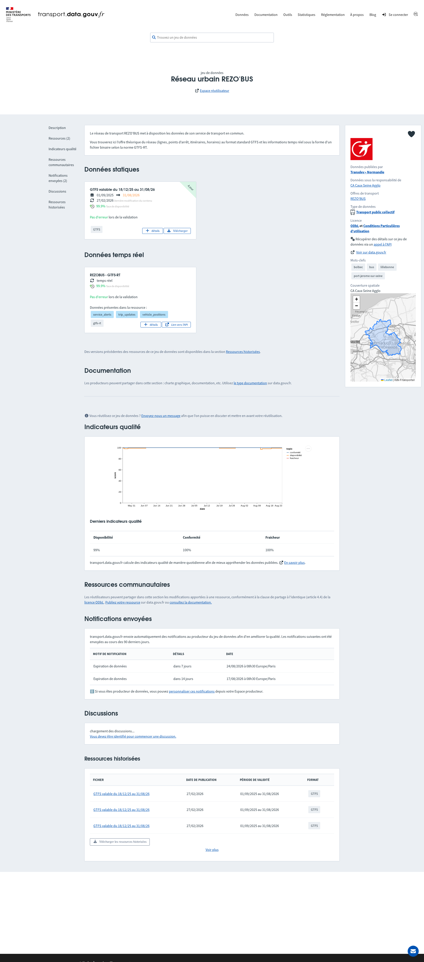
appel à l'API (383, 244)
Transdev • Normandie (367, 172)
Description (57, 127)
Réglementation (333, 14)
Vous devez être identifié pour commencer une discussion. (133, 736)
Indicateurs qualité (62, 149)
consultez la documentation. (191, 602)
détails (155, 231)
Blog (372, 14)
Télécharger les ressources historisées (123, 842)
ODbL (354, 225)
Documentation (266, 14)
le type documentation (250, 383)
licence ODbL (94, 602)
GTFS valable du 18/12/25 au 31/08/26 (121, 794)
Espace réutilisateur (214, 90)
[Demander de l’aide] (413, 951)
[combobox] (212, 37)
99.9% (100, 206)
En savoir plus (294, 562)
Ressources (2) (59, 138)
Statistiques (306, 14)
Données (242, 14)
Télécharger (180, 231)
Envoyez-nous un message (160, 415)
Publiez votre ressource (122, 602)
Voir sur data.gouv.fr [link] (371, 252)
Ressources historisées (243, 351)
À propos (357, 14)
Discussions (57, 191)
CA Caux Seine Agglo (365, 185)
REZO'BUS (358, 198)
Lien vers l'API (179, 325)
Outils (287, 14)
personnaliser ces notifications (192, 691)
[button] (356, 299)
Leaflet (388, 380)
